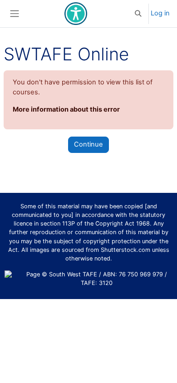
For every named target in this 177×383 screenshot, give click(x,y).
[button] (138, 13)
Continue (88, 144)
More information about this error (66, 109)
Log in (160, 13)
